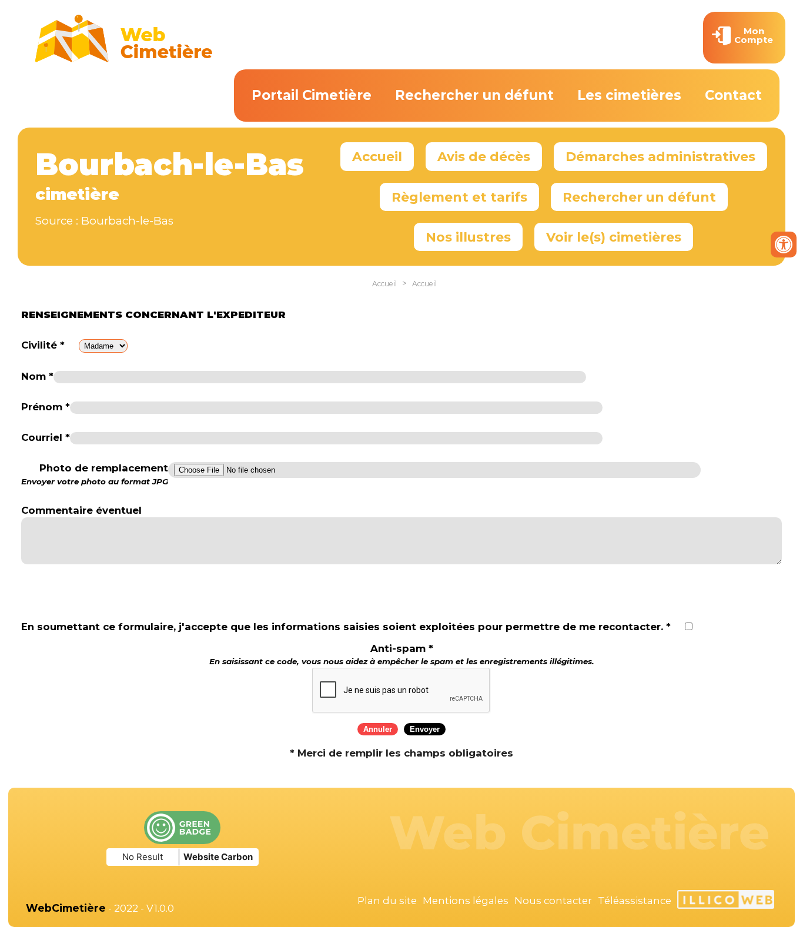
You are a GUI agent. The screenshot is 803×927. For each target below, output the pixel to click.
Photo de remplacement (94, 474)
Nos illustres (468, 237)
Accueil (377, 156)
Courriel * (45, 437)
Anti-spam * (401, 654)
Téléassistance (634, 900)
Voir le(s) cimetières (613, 237)
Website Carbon (218, 856)
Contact (733, 95)
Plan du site (387, 900)
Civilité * (43, 345)
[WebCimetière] (124, 59)
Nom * (37, 376)
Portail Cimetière (312, 95)
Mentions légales (465, 900)
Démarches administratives (660, 156)
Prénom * (45, 407)
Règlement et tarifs (459, 197)
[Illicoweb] (725, 901)
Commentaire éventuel (81, 510)
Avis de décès (483, 156)
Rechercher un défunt (474, 95)
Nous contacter (553, 900)
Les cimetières (629, 95)
